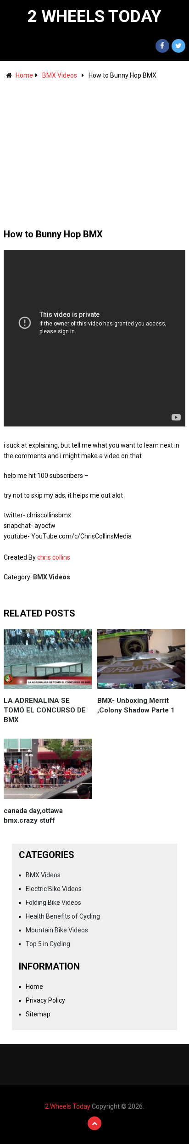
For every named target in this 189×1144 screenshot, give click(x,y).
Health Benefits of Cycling (63, 916)
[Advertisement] (94, 149)
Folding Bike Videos (53, 902)
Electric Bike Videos (54, 888)
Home (24, 75)
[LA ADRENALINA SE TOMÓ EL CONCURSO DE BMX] (48, 659)
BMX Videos (59, 75)
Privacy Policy (45, 1000)
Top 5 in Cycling (48, 944)
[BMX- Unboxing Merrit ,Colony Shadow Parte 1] (141, 659)
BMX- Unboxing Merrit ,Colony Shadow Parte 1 (136, 705)
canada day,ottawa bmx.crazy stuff (33, 815)
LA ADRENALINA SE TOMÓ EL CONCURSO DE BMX (45, 710)
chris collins (53, 557)
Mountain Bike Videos (57, 930)
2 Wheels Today (94, 16)
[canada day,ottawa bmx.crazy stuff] (48, 769)
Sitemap (38, 1014)
